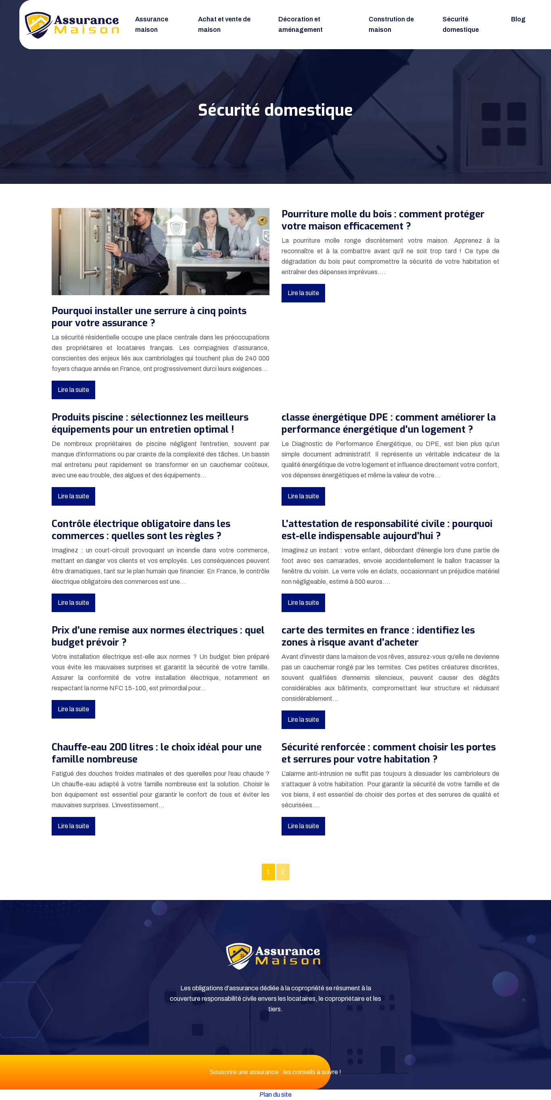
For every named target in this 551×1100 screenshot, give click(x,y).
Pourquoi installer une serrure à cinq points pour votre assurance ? (149, 316)
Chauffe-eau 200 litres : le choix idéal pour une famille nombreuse (157, 753)
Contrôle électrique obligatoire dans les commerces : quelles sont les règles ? (141, 529)
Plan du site (275, 1094)
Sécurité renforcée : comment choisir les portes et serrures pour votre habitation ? (389, 753)
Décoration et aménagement (300, 24)
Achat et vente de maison (224, 24)
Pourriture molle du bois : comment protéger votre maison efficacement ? (383, 220)
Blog (518, 19)
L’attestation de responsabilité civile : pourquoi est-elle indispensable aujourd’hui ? (387, 529)
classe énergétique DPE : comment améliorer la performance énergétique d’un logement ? (389, 423)
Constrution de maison (391, 24)
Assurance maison (151, 24)
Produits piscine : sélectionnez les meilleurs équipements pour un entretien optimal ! (150, 423)
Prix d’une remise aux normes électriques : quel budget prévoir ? (158, 636)
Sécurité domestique (460, 24)
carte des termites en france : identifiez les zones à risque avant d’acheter (378, 636)
